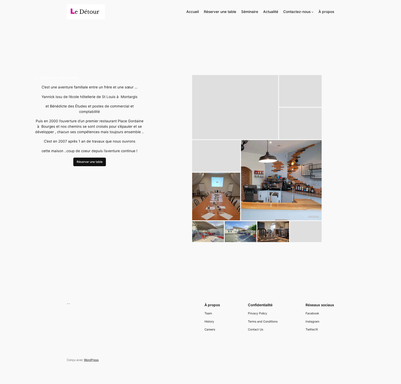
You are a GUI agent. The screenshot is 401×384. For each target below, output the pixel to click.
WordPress (91, 360)
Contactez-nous (297, 12)
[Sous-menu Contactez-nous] (312, 12)
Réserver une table (90, 161)
